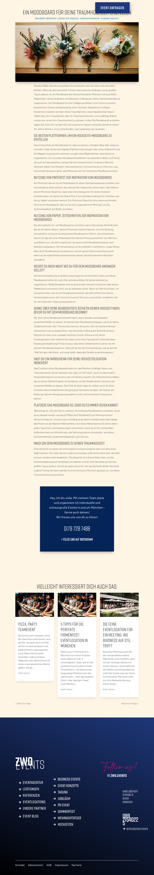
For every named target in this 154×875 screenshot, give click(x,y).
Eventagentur (33, 782)
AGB (48, 865)
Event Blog (31, 815)
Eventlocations (34, 801)
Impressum (61, 865)
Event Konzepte (68, 786)
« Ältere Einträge (23, 703)
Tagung (63, 792)
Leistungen (31, 788)
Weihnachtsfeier (69, 818)
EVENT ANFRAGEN (112, 7)
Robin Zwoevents (48, 18)
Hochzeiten (65, 825)
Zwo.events (119, 775)
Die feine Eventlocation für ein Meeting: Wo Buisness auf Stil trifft (118, 634)
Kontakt (20, 865)
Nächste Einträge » (130, 703)
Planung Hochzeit (110, 18)
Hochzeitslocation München (98, 166)
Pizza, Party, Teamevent (28, 626)
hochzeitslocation (90, 18)
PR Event (64, 805)
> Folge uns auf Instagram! (77, 539)
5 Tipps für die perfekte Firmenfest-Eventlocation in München (74, 634)
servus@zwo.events (137, 829)
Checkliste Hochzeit (69, 18)
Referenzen (31, 794)
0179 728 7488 (77, 528)
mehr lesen (24, 673)
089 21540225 (130, 819)
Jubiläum (64, 799)
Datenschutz (35, 865)
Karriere (77, 865)
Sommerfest (66, 812)
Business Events (69, 779)
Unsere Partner (34, 808)
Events (30, 7)
